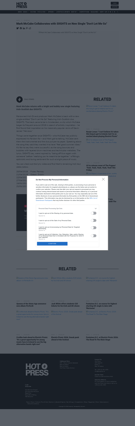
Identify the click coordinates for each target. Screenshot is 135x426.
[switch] (93, 213)
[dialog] (67, 213)
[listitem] (67, 208)
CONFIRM (52, 243)
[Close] (104, 180)
